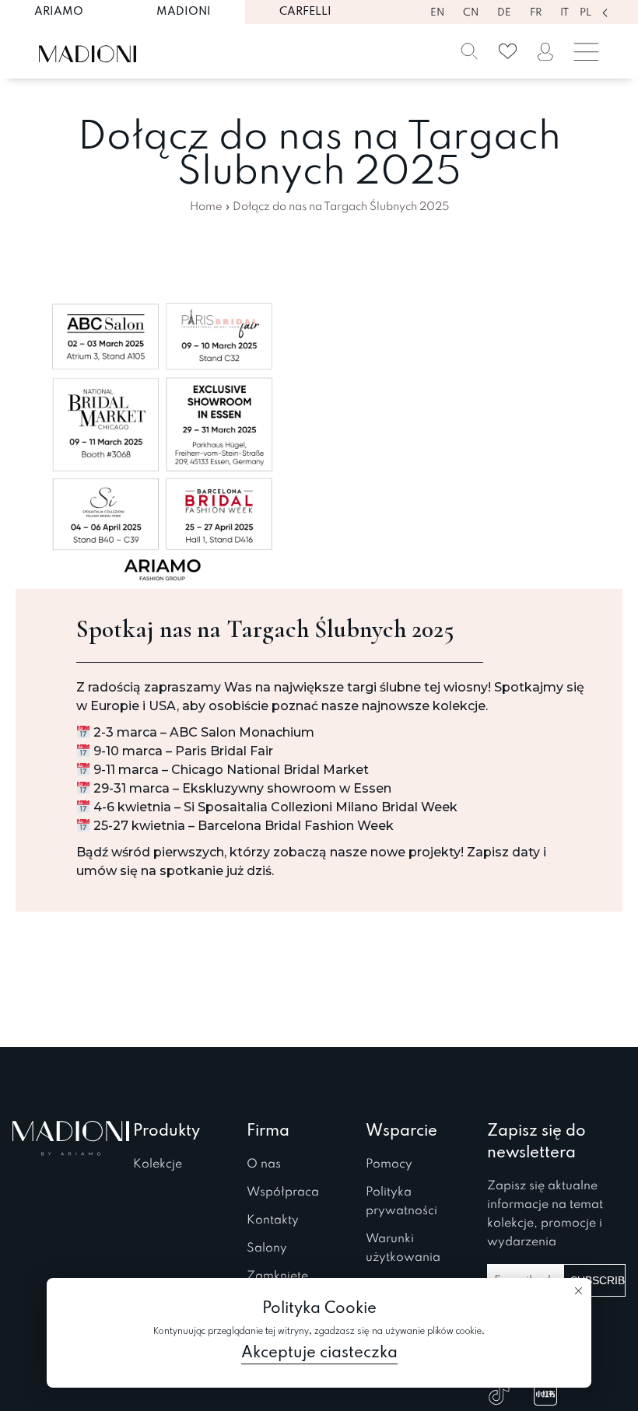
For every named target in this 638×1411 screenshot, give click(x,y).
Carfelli (305, 11)
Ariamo (58, 11)
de (504, 13)
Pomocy (389, 1164)
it (564, 13)
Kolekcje (157, 1164)
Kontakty (273, 1220)
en (437, 13)
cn (470, 13)
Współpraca (283, 1192)
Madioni (183, 11)
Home (206, 206)
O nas (264, 1164)
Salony (267, 1248)
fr (536, 13)
